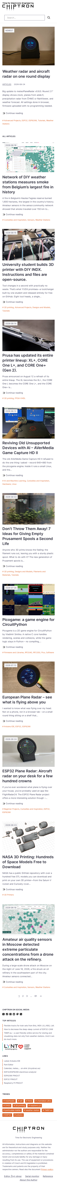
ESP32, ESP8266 (29, 120)
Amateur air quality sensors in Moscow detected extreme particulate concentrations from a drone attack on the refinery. (27, 949)
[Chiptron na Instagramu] (10, 1014)
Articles (6, 84)
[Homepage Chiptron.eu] (18, 6)
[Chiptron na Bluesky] (14, 1014)
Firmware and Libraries (14, 652)
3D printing (9, 307)
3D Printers (9, 895)
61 (36, 996)
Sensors (30, 220)
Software (50, 652)
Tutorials (41, 120)
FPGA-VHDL (20, 398)
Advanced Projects (12, 120)
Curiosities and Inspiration (15, 220)
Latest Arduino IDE (12, 1061)
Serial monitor (32, 1176)
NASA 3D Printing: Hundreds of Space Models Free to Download (28, 862)
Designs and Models (41, 307)
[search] (49, 17)
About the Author (28, 1180)
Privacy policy (47, 1169)
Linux (14, 484)
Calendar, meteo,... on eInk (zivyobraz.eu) (22, 1068)
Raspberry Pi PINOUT (13, 1083)
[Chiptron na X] (3, 1014)
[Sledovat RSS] (21, 1014)
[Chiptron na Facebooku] (7, 1014)
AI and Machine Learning (15, 481)
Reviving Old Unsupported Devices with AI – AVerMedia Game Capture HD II (28, 448)
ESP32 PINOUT (10, 1079)
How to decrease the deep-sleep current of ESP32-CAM (28, 1029)
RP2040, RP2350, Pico (35, 652)
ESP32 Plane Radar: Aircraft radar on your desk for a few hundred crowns (27, 776)
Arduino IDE (9, 726)
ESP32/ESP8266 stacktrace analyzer (20, 1072)
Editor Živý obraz (13, 1176)
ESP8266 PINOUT (12, 1075)
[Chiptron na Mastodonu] (17, 1014)
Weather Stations (42, 220)
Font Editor (8, 1064)
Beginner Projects (11, 809)
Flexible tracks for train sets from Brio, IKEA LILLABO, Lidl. (29, 1025)
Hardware (6, 484)
